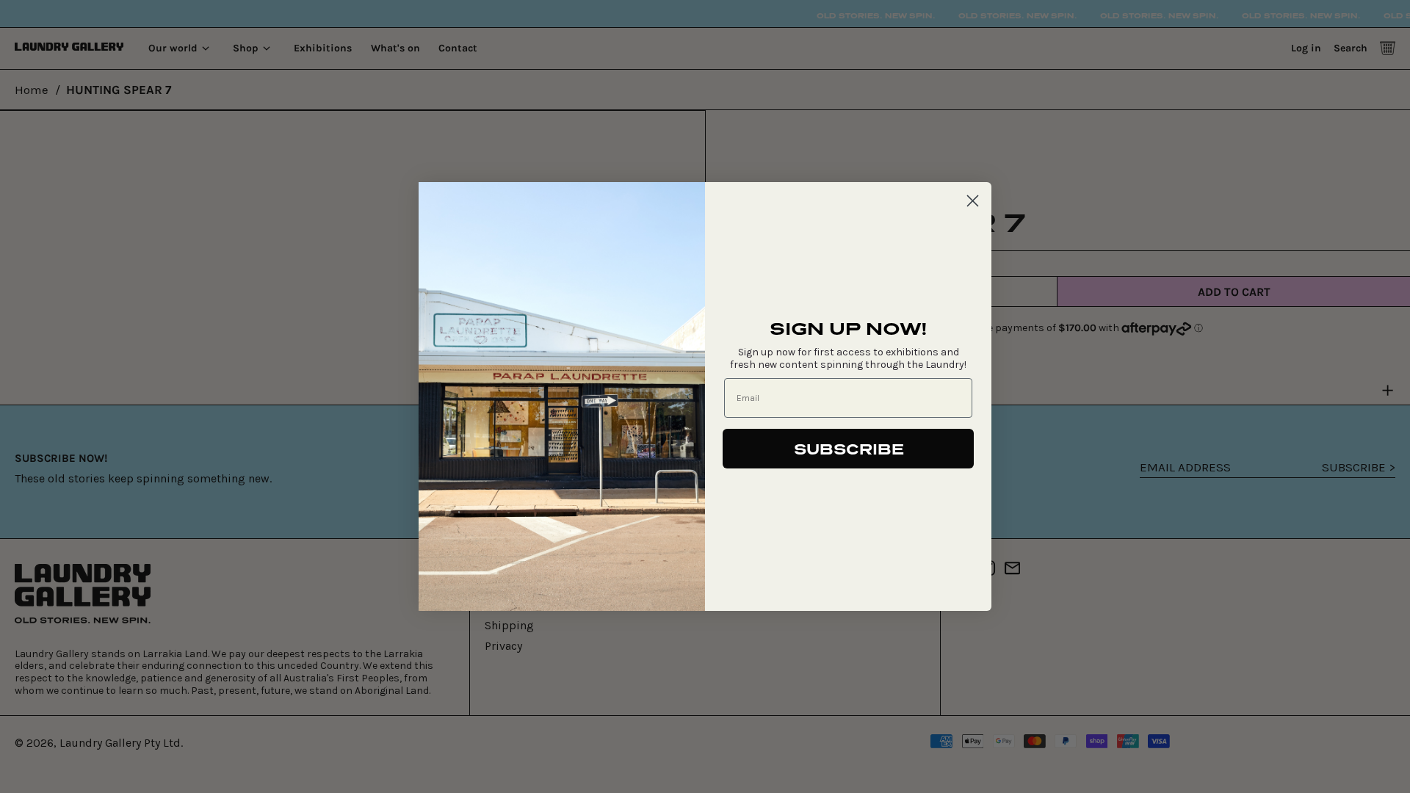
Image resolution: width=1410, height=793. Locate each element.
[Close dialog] (973, 201)
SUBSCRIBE (848, 448)
